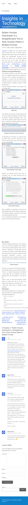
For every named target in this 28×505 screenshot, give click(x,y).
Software (17, 312)
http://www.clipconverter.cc (13, 351)
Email (4, 473)
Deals (9, 3)
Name (4, 469)
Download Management (20, 310)
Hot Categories (6, 11)
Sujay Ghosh (18, 47)
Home (3, 3)
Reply (19, 339)
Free (13, 312)
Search (3, 487)
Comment (4, 454)
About (15, 3)
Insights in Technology (13, 20)
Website (4, 477)
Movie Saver (6, 64)
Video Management (10, 313)
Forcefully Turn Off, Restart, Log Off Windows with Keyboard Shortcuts (7, 319)
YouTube (4, 50)
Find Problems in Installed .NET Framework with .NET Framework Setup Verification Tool (20, 320)
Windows (18, 313)
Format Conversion (6, 312)
